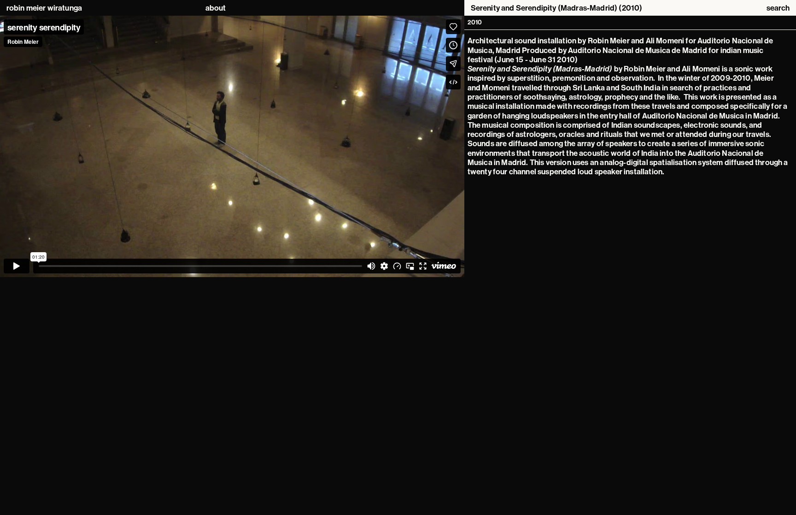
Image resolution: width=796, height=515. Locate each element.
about (215, 7)
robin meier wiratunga (44, 7)
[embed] (232, 146)
